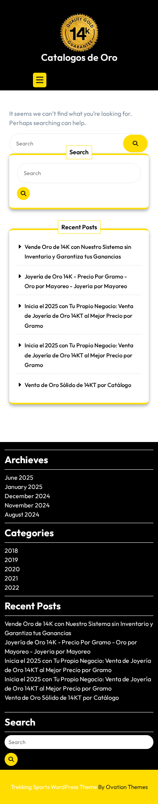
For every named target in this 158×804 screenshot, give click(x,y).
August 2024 (22, 514)
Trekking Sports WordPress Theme (79, 787)
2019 (11, 560)
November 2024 (27, 505)
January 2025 (24, 486)
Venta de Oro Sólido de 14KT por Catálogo (78, 385)
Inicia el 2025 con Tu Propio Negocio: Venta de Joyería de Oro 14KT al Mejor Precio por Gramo (79, 315)
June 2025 (19, 477)
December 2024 (27, 496)
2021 (11, 578)
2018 (11, 550)
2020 (12, 569)
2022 (12, 587)
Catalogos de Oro (79, 57)
